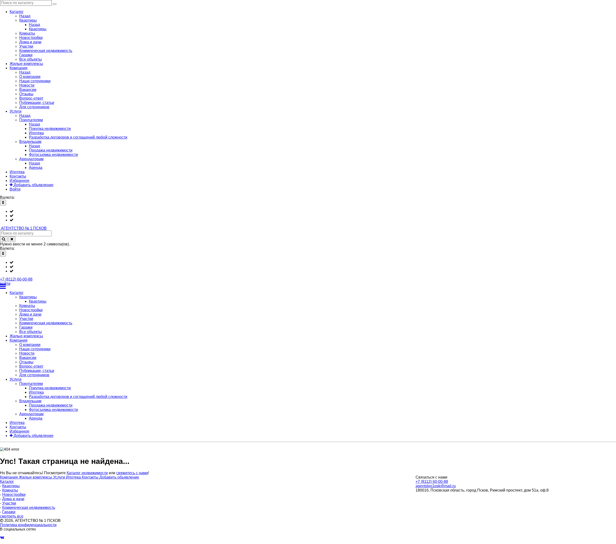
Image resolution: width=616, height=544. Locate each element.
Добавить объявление (119, 477)
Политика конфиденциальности (28, 525)
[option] (313, 211)
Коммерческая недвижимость (28, 508)
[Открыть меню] (308, 286)
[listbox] (308, 215)
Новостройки (14, 495)
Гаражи (8, 512)
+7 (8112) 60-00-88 (16, 279)
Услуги (59, 477)
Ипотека (74, 477)
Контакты (90, 477)
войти (5, 284)
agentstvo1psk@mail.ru (436, 486)
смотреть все (11, 516)
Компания (9, 477)
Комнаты (10, 490)
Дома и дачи (13, 499)
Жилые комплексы (36, 477)
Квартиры (11, 486)
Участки (9, 503)
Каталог (7, 482)
